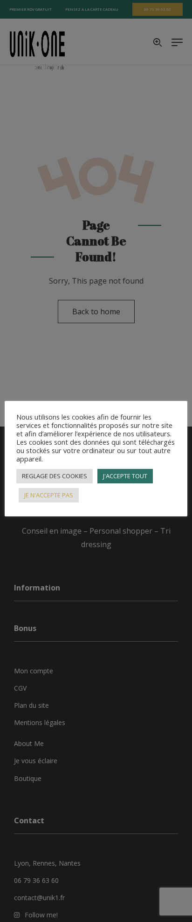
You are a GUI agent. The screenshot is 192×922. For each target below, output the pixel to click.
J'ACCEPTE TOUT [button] (125, 476)
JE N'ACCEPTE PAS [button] (48, 495)
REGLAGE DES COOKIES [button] (54, 476)
